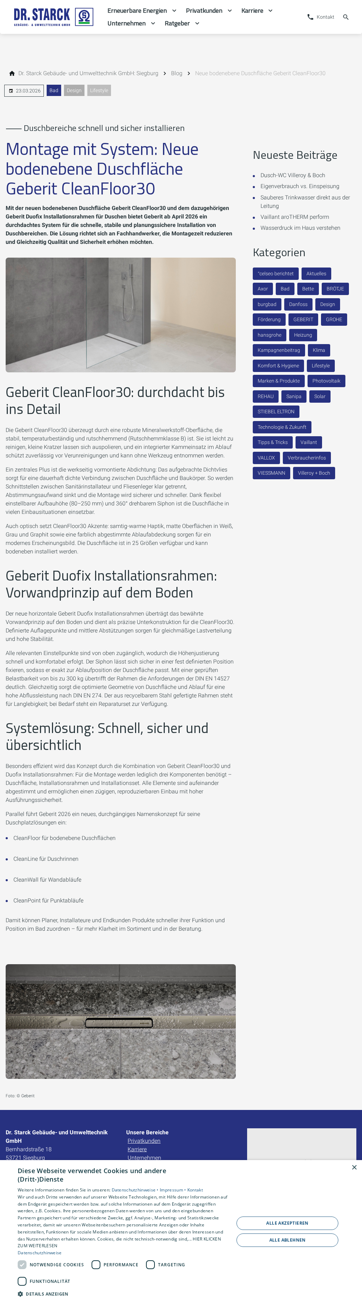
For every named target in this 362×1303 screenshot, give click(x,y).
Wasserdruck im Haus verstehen (300, 227)
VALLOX (266, 458)
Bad (53, 90)
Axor (263, 289)
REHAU (266, 396)
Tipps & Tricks (273, 442)
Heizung (303, 335)
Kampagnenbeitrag (279, 350)
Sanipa (294, 396)
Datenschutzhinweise (40, 1253)
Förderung (269, 319)
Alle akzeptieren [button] (287, 1223)
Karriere (137, 1149)
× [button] (354, 1167)
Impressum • (173, 1190)
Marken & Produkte (279, 381)
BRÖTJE (335, 289)
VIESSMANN (271, 473)
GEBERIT (303, 319)
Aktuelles (316, 273)
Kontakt (195, 1190)
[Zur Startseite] (53, 17)
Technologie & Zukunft (282, 427)
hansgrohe (269, 335)
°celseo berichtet (276, 273)
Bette (308, 289)
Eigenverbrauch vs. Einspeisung (300, 186)
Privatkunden (144, 1140)
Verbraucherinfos (307, 458)
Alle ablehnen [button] (287, 1240)
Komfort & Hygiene (278, 365)
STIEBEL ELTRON (276, 411)
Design (74, 90)
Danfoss (298, 304)
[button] (123, 1294)
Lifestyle (99, 90)
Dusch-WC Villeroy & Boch (293, 175)
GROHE (334, 319)
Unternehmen (144, 1157)
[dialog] (181, 1231)
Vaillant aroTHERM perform (295, 217)
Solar (320, 396)
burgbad (267, 304)
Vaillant (308, 442)
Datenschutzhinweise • (136, 1190)
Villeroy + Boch (314, 473)
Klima (319, 350)
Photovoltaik (326, 381)
